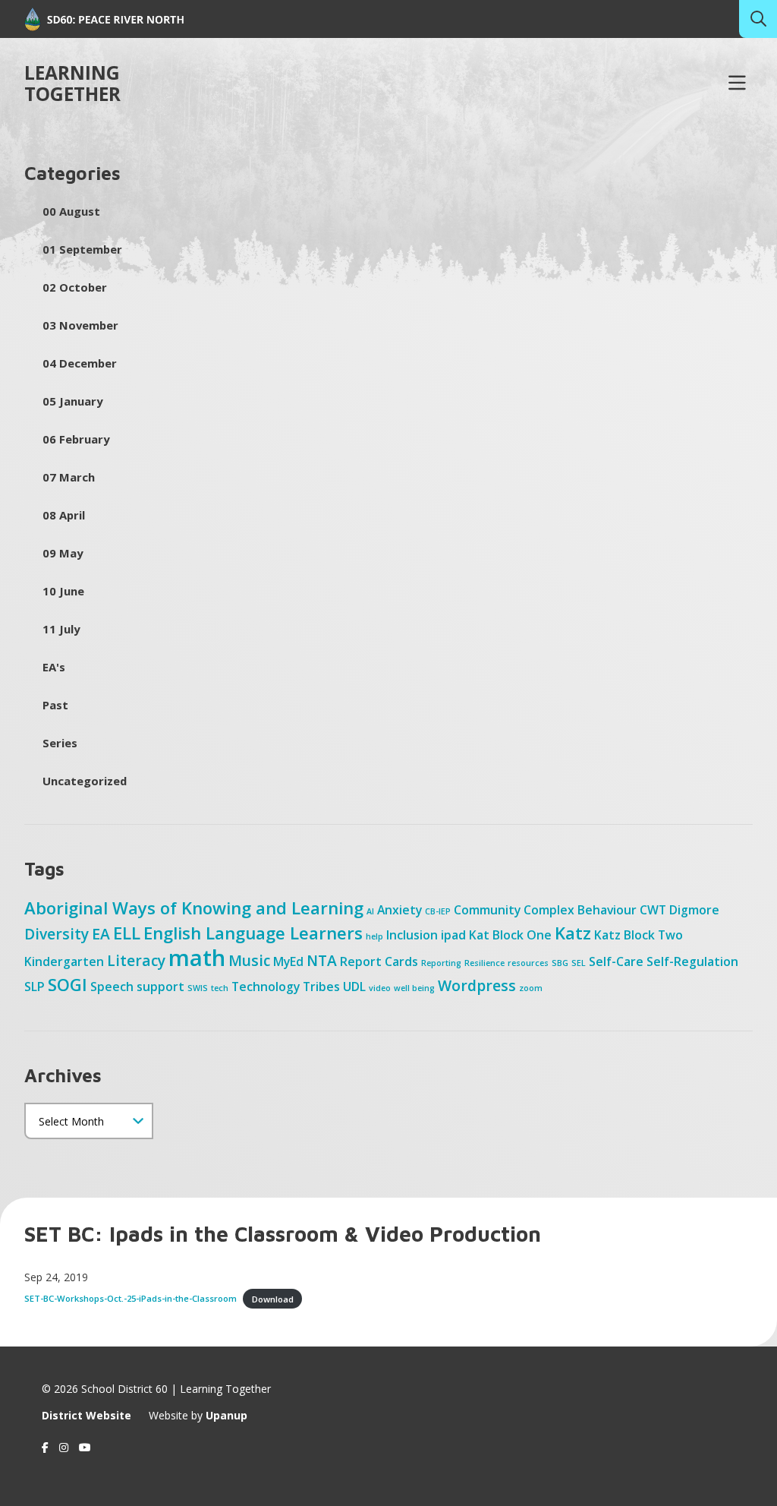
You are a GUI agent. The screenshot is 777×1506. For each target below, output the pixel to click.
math (196, 957)
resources (528, 963)
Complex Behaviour (580, 909)
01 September (82, 249)
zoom (531, 988)
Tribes (321, 986)
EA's (53, 666)
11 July (61, 628)
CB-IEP (438, 911)
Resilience (484, 963)
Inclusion (412, 935)
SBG (560, 963)
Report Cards (379, 961)
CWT (653, 909)
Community (487, 909)
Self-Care (616, 961)
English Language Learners (253, 932)
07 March (68, 477)
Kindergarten (64, 961)
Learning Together (72, 83)
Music (249, 960)
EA (101, 933)
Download (273, 1298)
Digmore (694, 909)
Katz (573, 932)
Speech (112, 986)
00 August (71, 211)
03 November (80, 325)
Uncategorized (84, 780)
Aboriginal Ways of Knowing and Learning (193, 907)
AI (370, 911)
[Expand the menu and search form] (737, 83)
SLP (34, 986)
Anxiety (399, 909)
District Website (86, 1415)
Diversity (56, 933)
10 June (63, 590)
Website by (198, 1415)
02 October (74, 287)
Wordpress (477, 985)
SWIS (197, 988)
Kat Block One (510, 935)
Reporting (441, 963)
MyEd (288, 961)
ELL (126, 932)
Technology (265, 986)
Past (55, 704)
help (374, 936)
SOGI (67, 984)
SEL (578, 963)
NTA (322, 960)
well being (414, 988)
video (380, 988)
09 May (62, 552)
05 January (72, 401)
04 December (79, 363)
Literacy (136, 960)
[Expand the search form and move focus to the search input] (758, 19)
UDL (354, 986)
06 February (75, 439)
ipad (453, 935)
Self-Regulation (692, 961)
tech (219, 988)
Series (59, 742)
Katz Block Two (638, 935)
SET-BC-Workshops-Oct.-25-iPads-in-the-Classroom (130, 1298)
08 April (63, 515)
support (160, 986)
